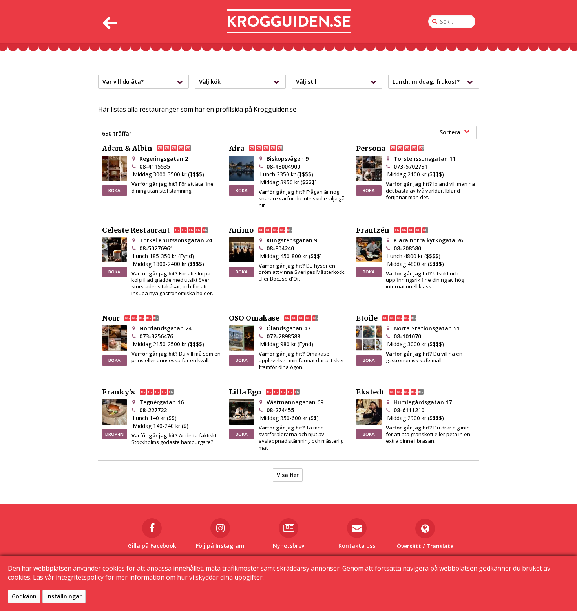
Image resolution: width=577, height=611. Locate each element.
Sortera (450, 132)
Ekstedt (370, 392)
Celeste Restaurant (136, 230)
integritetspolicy (80, 577)
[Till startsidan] (289, 21)
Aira (236, 148)
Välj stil (306, 81)
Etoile (367, 318)
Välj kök (210, 81)
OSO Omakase (254, 318)
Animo (241, 230)
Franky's (118, 392)
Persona (370, 148)
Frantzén (372, 230)
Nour (111, 318)
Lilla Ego (245, 392)
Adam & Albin (127, 148)
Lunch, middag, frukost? (426, 81)
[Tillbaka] (109, 21)
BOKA (114, 190)
